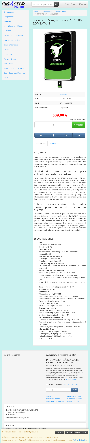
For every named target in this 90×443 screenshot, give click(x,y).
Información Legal (74, 396)
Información (54, 143)
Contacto (49, 396)
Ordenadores (9, 12)
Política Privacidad (53, 399)
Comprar (78, 124)
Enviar (75, 390)
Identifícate (70, 4)
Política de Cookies (80, 440)
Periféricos (8, 54)
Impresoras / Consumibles (14, 35)
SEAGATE (63, 94)
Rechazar (69, 432)
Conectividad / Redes (12, 40)
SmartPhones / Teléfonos (13, 26)
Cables (6, 49)
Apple (6, 78)
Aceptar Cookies (80, 432)
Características (40, 143)
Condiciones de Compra (55, 401)
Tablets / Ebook (10, 59)
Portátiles (7, 21)
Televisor (7, 31)
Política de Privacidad (70, 379)
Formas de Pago (73, 401)
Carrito (83, 4)
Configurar (59, 432)
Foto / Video (8, 63)
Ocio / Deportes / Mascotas (14, 73)
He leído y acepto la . (63, 384)
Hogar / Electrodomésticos (14, 68)
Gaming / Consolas (11, 45)
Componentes (9, 17)
